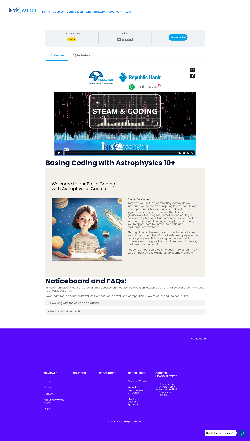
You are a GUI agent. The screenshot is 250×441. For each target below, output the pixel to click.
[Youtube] (194, 348)
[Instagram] (177, 348)
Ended (72, 39)
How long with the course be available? (75, 303)
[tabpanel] (125, 191)
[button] (115, 12)
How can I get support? (65, 311)
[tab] (56, 55)
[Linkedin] (203, 348)
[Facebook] (186, 348)
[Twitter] (169, 348)
